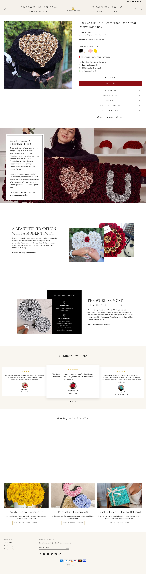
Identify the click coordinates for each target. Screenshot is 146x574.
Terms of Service (9, 549)
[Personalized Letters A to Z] (73, 495)
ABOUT (118, 11)
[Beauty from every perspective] (26, 495)
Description (110, 90)
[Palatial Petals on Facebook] (44, 554)
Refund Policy (8, 542)
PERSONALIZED (100, 7)
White (86, 51)
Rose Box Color (89, 47)
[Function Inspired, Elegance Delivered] (119, 495)
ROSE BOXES (28, 7)
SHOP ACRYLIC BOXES (119, 523)
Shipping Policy (8, 546)
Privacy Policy (8, 539)
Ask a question (110, 110)
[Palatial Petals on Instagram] (40, 554)
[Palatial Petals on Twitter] (52, 554)
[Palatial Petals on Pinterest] (56, 554)
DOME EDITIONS (47, 7)
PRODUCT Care (110, 95)
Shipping (89, 35)
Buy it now (110, 83)
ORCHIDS (117, 7)
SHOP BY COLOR (101, 11)
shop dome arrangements (26, 523)
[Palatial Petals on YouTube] (48, 554)
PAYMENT (110, 100)
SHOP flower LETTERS (73, 523)
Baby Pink (90, 51)
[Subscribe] (67, 547)
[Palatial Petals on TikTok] (59, 554)
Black (81, 51)
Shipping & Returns (110, 105)
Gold (95, 51)
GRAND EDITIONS (39, 11)
